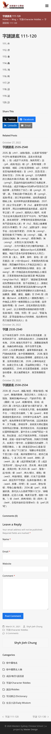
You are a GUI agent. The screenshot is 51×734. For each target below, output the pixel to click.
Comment (9, 575)
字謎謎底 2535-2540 (15, 147)
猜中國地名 (12, 662)
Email (6, 551)
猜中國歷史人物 (14, 669)
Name (7, 539)
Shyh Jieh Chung (34, 626)
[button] (46, 6)
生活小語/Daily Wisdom (18, 702)
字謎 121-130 (39, 716)
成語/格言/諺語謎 (15, 676)
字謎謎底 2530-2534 (15, 385)
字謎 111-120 (11, 716)
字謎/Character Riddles (17, 629)
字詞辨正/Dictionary (16, 696)
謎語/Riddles (12, 689)
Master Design (31, 729)
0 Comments (12, 633)
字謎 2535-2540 (12, 329)
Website (7, 563)
